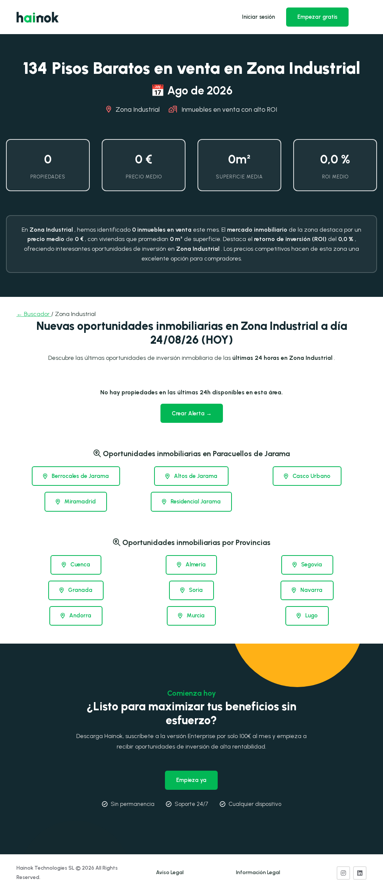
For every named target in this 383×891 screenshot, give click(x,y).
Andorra (79, 615)
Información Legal (258, 872)
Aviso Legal (170, 872)
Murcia (195, 615)
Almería (195, 564)
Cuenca (79, 564)
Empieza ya (191, 780)
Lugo (311, 615)
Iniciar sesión (258, 16)
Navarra (310, 590)
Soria (195, 590)
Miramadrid (79, 501)
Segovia (311, 564)
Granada (79, 590)
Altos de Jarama (194, 476)
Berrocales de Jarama (79, 476)
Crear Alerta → (192, 413)
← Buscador (33, 313)
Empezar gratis (317, 16)
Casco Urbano (310, 476)
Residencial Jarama (195, 501)
